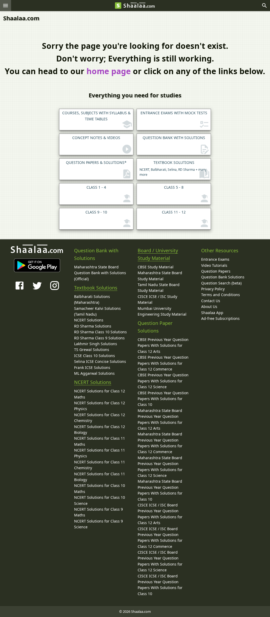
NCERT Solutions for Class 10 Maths (99, 488)
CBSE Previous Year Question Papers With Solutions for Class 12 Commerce (163, 363)
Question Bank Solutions (222, 276)
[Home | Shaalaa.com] (118, 5)
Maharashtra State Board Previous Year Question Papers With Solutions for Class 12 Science (160, 466)
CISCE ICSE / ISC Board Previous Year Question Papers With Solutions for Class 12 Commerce (160, 537)
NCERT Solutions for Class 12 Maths (99, 393)
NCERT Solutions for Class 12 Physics (99, 405)
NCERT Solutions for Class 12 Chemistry (99, 417)
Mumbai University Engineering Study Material (162, 311)
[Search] (264, 5)
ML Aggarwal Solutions (94, 373)
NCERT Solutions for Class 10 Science (99, 500)
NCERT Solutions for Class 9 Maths (98, 512)
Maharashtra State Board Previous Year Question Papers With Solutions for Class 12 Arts (160, 419)
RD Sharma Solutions (92, 326)
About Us (209, 306)
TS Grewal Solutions (91, 349)
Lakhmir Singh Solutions (95, 343)
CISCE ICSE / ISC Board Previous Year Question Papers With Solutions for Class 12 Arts (160, 513)
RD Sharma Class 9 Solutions (99, 337)
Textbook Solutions (95, 287)
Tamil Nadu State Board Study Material (159, 287)
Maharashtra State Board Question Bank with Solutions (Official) (100, 272)
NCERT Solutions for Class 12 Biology (99, 429)
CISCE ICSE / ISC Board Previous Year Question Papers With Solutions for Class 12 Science (160, 561)
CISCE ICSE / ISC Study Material (157, 299)
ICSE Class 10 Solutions (94, 355)
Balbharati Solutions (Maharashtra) (92, 299)
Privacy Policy (213, 288)
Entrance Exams (215, 259)
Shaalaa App (212, 312)
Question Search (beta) (221, 283)
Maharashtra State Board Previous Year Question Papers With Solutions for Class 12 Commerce (160, 442)
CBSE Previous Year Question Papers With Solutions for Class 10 (163, 398)
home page (108, 71)
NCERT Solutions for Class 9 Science (98, 524)
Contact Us (210, 300)
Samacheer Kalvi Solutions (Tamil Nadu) (97, 311)
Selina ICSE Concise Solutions (100, 361)
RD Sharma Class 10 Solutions (100, 331)
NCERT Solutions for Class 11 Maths (99, 441)
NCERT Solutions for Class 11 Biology (99, 476)
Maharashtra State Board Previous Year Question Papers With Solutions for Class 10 (160, 490)
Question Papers (215, 271)
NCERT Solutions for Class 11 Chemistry (99, 464)
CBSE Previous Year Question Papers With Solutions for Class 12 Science (163, 380)
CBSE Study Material (155, 266)
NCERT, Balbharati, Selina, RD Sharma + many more (172, 168)
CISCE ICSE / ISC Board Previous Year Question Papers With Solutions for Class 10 (160, 584)
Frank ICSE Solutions (92, 367)
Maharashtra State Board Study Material (160, 275)
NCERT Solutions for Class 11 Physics (99, 453)
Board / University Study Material (158, 254)
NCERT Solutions (88, 319)
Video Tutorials (214, 265)
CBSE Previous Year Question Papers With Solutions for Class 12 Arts (163, 345)
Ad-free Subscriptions (220, 318)
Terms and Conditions (220, 294)
